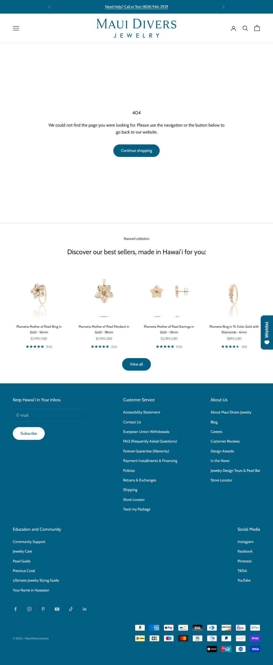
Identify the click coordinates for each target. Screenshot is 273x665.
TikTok (242, 570)
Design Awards (222, 451)
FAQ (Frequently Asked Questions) (150, 441)
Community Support (29, 541)
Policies (129, 470)
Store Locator (133, 499)
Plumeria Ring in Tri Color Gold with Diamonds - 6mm (234, 329)
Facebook (245, 551)
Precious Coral (24, 570)
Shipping (130, 489)
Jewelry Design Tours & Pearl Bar (235, 470)
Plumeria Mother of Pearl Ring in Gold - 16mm (39, 329)
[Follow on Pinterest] (43, 609)
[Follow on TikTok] (71, 609)
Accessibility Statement (141, 412)
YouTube (244, 580)
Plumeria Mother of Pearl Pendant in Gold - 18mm (104, 329)
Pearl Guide (21, 561)
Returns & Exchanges (139, 480)
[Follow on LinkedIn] (84, 609)
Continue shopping (136, 150)
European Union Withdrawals (146, 431)
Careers (216, 431)
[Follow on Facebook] (15, 609)
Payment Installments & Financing (150, 460)
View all (136, 364)
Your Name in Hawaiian (31, 590)
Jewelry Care (22, 551)
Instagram (246, 541)
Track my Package (136, 509)
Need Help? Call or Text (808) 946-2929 (136, 6)
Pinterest (245, 561)
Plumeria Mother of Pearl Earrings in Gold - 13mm (169, 329)
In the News (220, 460)
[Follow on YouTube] (57, 609)
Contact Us (132, 422)
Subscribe (29, 433)
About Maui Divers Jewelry (231, 412)
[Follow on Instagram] (29, 609)
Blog (214, 422)
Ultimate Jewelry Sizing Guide (36, 580)
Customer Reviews (225, 441)
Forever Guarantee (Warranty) (146, 451)
